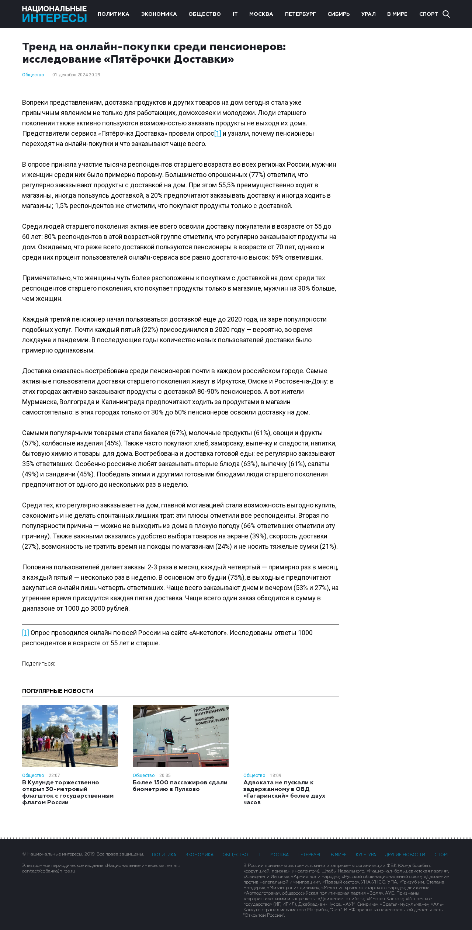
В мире (397, 14)
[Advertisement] (402, 158)
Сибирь (338, 14)
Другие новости (405, 855)
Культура (366, 855)
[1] (217, 133)
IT (235, 14)
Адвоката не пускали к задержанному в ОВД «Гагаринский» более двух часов (284, 793)
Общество (204, 14)
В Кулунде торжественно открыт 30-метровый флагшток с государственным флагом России (68, 793)
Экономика (159, 14)
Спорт (428, 14)
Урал (368, 14)
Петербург (300, 14)
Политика (113, 14)
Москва (261, 14)
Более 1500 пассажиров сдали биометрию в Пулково (180, 786)
